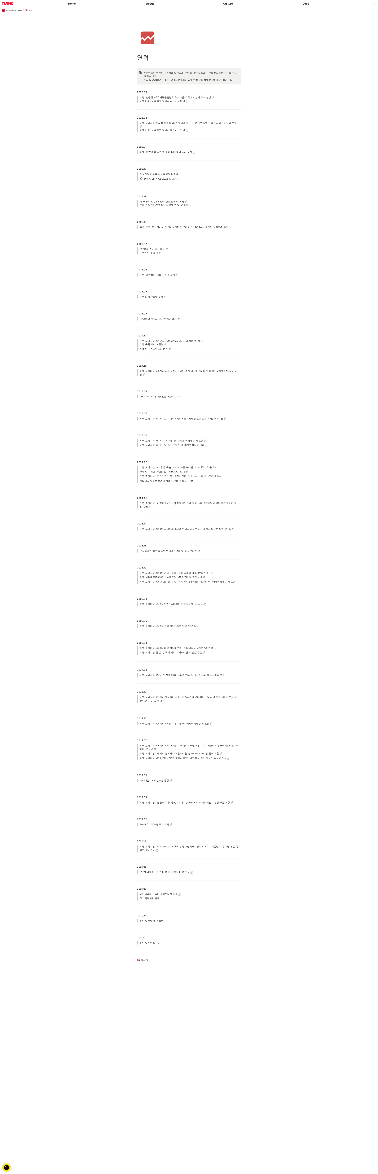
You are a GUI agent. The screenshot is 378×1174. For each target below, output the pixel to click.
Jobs (306, 3)
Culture (228, 3)
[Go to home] (7, 3)
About (150, 3)
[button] (374, 3)
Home (72, 3)
